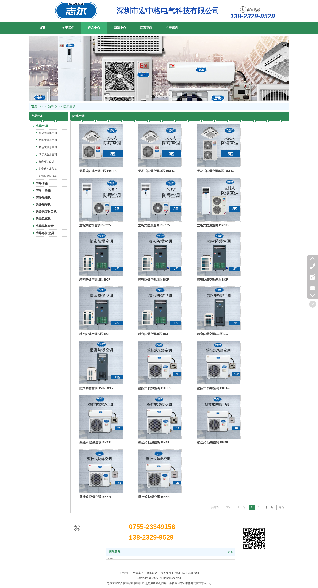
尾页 (281, 507)
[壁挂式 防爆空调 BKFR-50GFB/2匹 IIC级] (160, 471)
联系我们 (193, 572)
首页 (34, 106)
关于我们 (124, 572)
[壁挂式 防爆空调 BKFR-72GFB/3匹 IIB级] (160, 417)
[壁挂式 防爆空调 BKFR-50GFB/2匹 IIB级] (101, 417)
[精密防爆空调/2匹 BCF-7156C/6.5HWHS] (101, 254)
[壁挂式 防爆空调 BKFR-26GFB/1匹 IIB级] (160, 362)
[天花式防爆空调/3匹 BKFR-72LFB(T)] (160, 145)
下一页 (269, 507)
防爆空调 (69, 106)
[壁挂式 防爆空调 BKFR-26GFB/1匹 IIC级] (219, 417)
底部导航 (115, 551)
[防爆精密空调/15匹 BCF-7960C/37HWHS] (101, 362)
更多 (230, 552)
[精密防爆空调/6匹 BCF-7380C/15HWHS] (101, 308)
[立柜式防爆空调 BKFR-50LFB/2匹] (101, 200)
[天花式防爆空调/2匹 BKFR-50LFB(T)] (101, 145)
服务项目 (166, 572)
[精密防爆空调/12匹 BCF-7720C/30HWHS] (219, 308)
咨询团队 (180, 572)
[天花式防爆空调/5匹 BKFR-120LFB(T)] (219, 145)
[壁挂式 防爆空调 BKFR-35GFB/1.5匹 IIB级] (219, 362)
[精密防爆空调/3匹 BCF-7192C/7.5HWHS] (160, 254)
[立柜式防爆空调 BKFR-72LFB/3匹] (160, 200)
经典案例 (138, 572)
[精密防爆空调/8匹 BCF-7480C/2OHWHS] (160, 308)
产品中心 (51, 106)
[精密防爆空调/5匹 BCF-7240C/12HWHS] (219, 254)
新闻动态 (152, 572)
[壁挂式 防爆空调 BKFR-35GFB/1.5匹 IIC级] (101, 471)
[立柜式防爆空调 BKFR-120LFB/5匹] (219, 200)
